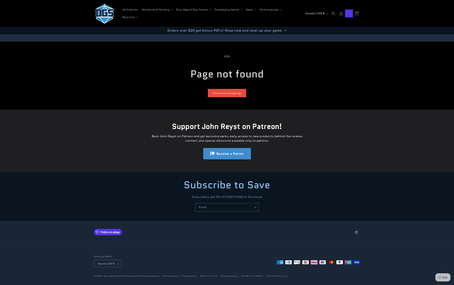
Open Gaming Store (113, 276)
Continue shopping (227, 93)
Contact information (252, 276)
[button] (157, 9)
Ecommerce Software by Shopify (141, 276)
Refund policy (170, 276)
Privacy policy (189, 276)
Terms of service (209, 276)
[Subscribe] (255, 207)
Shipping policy (229, 276)
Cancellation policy (277, 276)
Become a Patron (230, 154)
